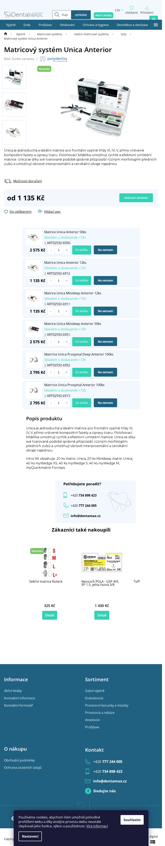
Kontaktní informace (19, 698)
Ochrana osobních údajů (22, 767)
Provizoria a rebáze (99, 712)
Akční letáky (13, 690)
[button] (66, 250)
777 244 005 (107, 761)
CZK (117, 10)
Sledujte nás (104, 790)
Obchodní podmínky (19, 760)
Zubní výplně (94, 690)
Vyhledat (81, 15)
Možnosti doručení (27, 181)
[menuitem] (11, 25)
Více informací (97, 826)
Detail (49, 615)
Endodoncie (94, 698)
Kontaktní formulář (18, 705)
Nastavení (30, 836)
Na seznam (105, 250)
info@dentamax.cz (86, 516)
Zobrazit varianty (136, 198)
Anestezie (92, 720)
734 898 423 (84, 495)
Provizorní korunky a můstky (106, 705)
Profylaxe (92, 727)
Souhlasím (132, 820)
